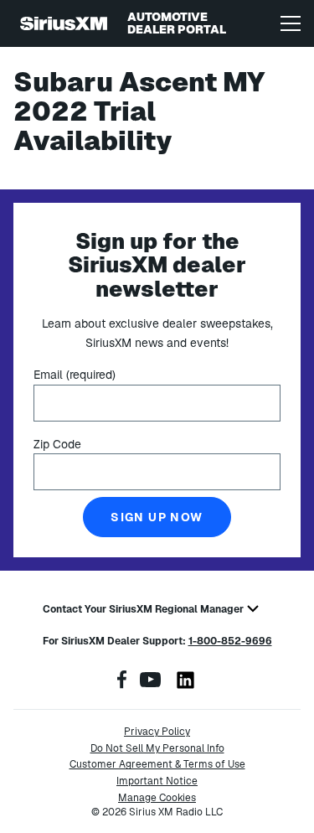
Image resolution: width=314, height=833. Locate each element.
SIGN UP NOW (157, 517)
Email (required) (74, 374)
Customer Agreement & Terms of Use (157, 764)
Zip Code (57, 444)
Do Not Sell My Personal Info (157, 748)
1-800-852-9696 (230, 641)
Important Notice (157, 781)
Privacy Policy (157, 731)
